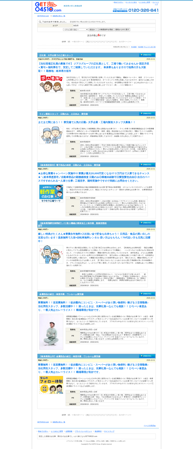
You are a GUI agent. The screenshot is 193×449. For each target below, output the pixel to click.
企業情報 (69, 431)
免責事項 (98, 431)
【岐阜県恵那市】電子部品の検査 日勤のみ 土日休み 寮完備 (69, 165)
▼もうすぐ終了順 (150, 47)
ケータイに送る (131, 2)
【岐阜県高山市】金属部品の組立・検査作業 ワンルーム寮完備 (69, 356)
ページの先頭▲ (150, 426)
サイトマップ (156, 3)
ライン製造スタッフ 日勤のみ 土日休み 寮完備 (63, 114)
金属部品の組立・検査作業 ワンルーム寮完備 (61, 294)
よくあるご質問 (144, 2)
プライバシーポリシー (83, 431)
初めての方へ (118, 2)
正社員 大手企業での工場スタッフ (56, 55)
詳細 (147, 55)
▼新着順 (141, 47)
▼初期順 (134, 47)
